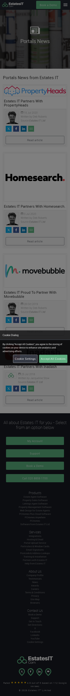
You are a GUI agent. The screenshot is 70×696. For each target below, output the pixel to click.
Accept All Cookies (53, 358)
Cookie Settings (25, 358)
